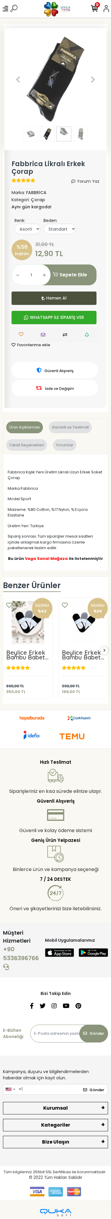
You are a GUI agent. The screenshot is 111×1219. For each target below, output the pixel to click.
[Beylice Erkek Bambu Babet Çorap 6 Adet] (27, 622)
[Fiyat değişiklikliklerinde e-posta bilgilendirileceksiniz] (88, 334)
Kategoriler (55, 1125)
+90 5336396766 (21, 953)
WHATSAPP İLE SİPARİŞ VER (57, 317)
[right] (104, 650)
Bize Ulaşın (55, 1141)
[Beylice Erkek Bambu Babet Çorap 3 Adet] (83, 622)
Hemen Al (56, 298)
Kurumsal (55, 1108)
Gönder (96, 1033)
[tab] (24, 427)
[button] (18, 79)
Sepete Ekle (73, 274)
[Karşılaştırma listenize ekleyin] (66, 334)
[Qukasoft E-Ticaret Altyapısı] (55, 1212)
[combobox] (10, 1089)
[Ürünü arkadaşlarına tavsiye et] (44, 334)
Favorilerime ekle (33, 345)
